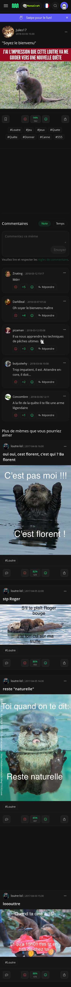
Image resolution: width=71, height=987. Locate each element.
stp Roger (11, 598)
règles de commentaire (53, 259)
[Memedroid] (15, 5)
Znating (17, 273)
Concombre (20, 397)
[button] (55, 5)
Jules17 (21, 30)
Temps (60, 223)
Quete (56, 130)
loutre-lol (17, 446)
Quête (13, 137)
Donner (29, 137)
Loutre (16, 130)
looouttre (11, 903)
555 (59, 137)
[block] (66, 32)
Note (44, 223)
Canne (46, 137)
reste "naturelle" (18, 688)
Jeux (42, 130)
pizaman (18, 330)
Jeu (30, 130)
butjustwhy (20, 363)
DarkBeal (18, 302)
